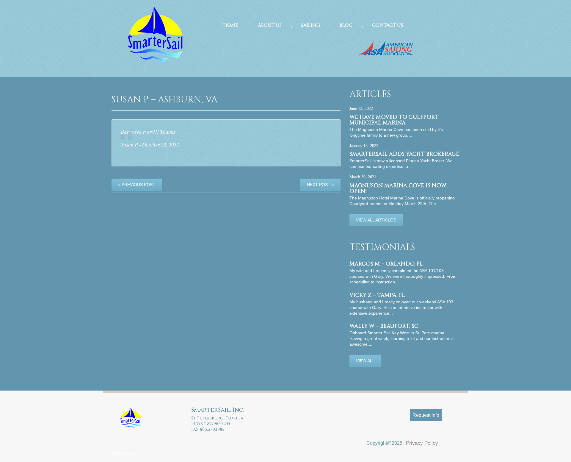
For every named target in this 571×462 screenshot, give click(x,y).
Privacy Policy (422, 443)
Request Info (425, 415)
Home (230, 25)
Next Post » (320, 184)
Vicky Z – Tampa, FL (377, 295)
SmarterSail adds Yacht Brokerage (404, 154)
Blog (346, 25)
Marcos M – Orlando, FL (386, 264)
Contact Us (387, 25)
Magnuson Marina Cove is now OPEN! (397, 188)
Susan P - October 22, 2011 (150, 144)
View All (365, 360)
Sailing (310, 25)
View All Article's (376, 220)
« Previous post (136, 184)
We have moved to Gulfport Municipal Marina (394, 120)
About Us (270, 25)
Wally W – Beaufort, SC (383, 326)
